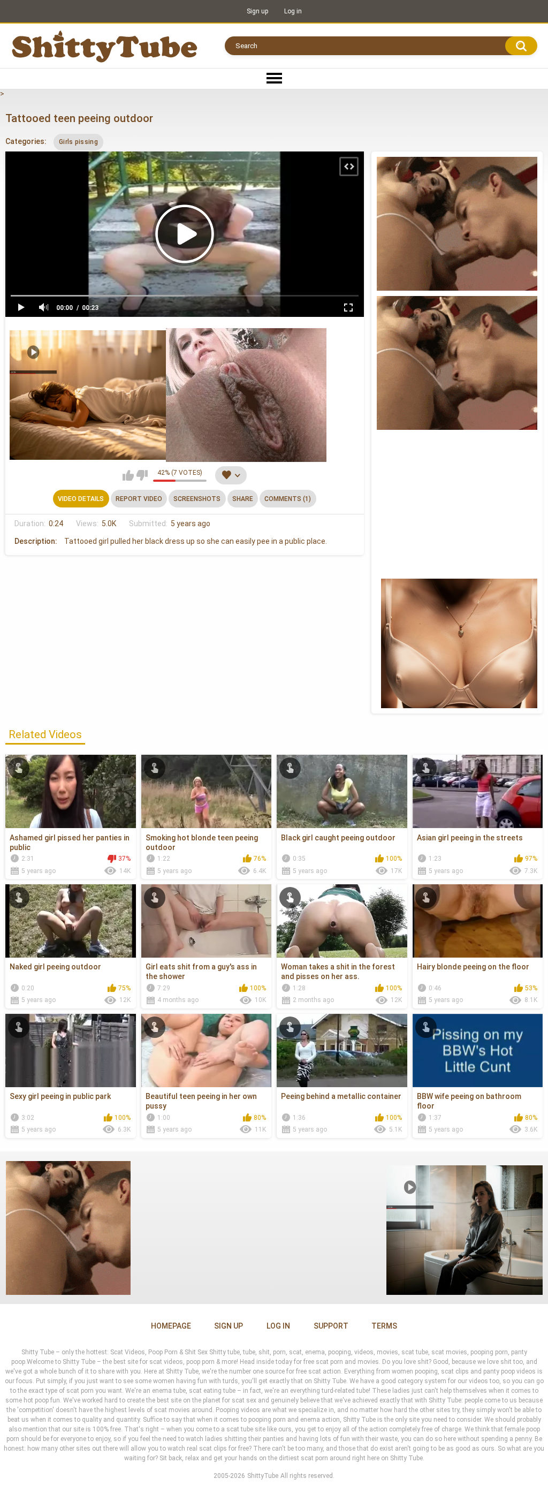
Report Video (139, 499)
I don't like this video (142, 475)
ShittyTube (262, 1476)
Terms (384, 1326)
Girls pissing (78, 142)
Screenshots (196, 499)
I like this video (128, 475)
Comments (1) (287, 499)
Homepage (171, 1326)
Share (242, 499)
